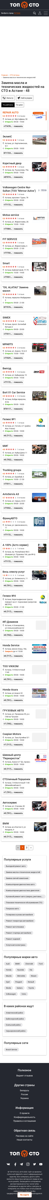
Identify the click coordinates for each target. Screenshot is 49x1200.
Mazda (8, 976)
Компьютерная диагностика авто (20, 884)
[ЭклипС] (24, 145)
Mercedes (21, 976)
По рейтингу (8, 105)
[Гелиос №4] (24, 604)
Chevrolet (29, 964)
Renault (31, 982)
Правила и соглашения (24, 1121)
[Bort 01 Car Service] (24, 401)
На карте (24, 1195)
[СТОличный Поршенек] (24, 786)
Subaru (20, 988)
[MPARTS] (24, 352)
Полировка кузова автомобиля (19, 915)
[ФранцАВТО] (24, 527)
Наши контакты (24, 1140)
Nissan (33, 976)
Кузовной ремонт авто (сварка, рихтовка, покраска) (26, 896)
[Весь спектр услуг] (24, 579)
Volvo (24, 994)
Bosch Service (11, 1050)
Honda (8, 970)
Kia (31, 970)
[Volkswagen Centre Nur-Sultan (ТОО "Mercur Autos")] (24, 196)
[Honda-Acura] (24, 695)
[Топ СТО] (24, 4)
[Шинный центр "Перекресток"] (24, 762)
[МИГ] (24, 453)
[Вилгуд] (24, 376)
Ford (41, 964)
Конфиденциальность (24, 1117)
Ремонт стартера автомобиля (18, 933)
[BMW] (24, 830)
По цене (19, 105)
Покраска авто (12, 909)
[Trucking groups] (24, 477)
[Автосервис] (24, 808)
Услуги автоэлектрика (15, 945)
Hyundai (20, 970)
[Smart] (24, 271)
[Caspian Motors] (24, 740)
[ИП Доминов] (24, 629)
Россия (24, 1094)
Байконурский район (15, 1019)
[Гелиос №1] (24, 428)
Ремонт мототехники (15, 927)
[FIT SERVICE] (24, 246)
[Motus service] (24, 222)
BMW (17, 964)
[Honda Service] (24, 651)
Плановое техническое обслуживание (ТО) (24, 903)
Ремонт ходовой (13, 939)
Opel (8, 982)
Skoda (8, 988)
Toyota (31, 988)
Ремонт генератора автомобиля (19, 921)
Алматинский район (14, 1013)
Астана (17, 13)
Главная (4, 75)
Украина (24, 1098)
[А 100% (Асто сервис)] (24, 554)
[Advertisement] (24, 42)
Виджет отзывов (24, 1075)
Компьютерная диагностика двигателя (22, 890)
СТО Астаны (14, 75)
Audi (8, 964)
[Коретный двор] (24, 171)
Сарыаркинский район (15, 1031)
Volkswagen (11, 994)
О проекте (24, 1113)
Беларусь (24, 1090)
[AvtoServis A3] (24, 502)
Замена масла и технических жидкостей (23, 872)
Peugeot (18, 982)
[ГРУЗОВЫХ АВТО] (24, 717)
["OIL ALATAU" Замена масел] (24, 298)
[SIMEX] (24, 326)
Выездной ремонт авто (16, 866)
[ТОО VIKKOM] (24, 673)
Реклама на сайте (24, 1136)
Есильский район (13, 1025)
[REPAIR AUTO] (24, 120)
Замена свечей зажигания (17, 878)
